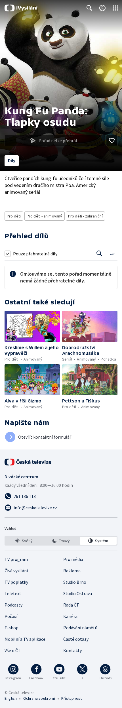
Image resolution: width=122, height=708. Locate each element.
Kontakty (72, 650)
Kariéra (70, 616)
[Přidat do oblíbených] (111, 140)
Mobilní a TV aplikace (25, 639)
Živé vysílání (16, 570)
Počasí (11, 616)
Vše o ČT (13, 650)
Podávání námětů (80, 627)
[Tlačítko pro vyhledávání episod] (99, 253)
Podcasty (13, 605)
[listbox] (61, 541)
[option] (23, 541)
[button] (32, 326)
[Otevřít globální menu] (115, 8)
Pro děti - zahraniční (85, 216)
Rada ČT (71, 605)
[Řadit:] (112, 253)
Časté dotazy (76, 639)
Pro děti (14, 216)
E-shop (11, 627)
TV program (16, 559)
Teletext (13, 593)
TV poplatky (16, 582)
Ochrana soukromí (39, 698)
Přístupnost (71, 698)
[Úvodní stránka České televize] (28, 462)
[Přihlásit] (102, 8)
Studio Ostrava (77, 593)
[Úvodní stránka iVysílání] (21, 8)
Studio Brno (74, 582)
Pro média (73, 559)
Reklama (72, 570)
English (11, 698)
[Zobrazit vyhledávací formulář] (89, 8)
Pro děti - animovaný (44, 216)
